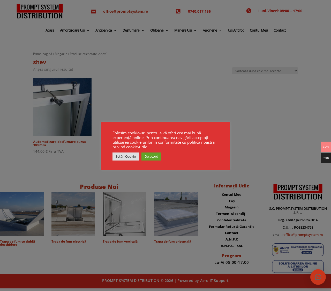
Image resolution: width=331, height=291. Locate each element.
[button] (318, 277)
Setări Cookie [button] (126, 156)
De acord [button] (151, 156)
